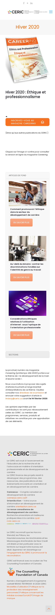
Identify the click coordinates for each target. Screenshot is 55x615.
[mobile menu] (50, 12)
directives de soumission (31, 392)
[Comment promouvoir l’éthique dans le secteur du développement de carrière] (27, 193)
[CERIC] (27, 11)
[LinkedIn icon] (31, 3)
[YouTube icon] (27, 3)
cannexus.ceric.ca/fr (17, 497)
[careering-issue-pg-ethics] (28, 59)
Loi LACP (28, 595)
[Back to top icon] (49, 609)
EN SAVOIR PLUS (21, 222)
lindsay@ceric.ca (14, 398)
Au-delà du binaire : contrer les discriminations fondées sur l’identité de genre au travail (26, 267)
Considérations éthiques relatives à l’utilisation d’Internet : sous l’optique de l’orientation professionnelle (25, 323)
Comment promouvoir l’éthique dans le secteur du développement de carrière (27, 212)
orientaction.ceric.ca (25, 506)
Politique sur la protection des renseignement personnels (25, 589)
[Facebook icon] (24, 3)
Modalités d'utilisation (17, 586)
